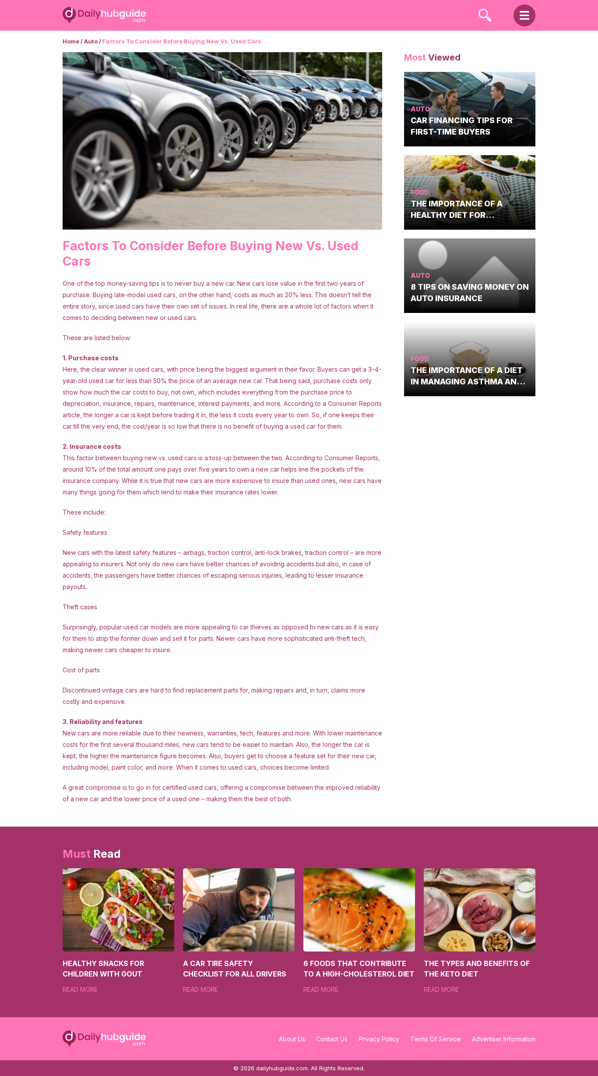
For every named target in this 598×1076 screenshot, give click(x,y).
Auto (91, 41)
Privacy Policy (379, 1039)
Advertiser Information (503, 1039)
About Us (292, 1039)
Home (71, 41)
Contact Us (332, 1039)
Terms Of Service (435, 1039)
